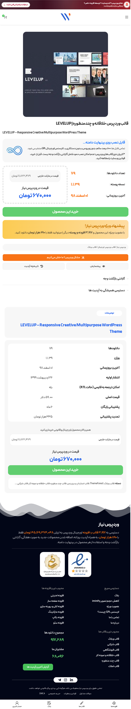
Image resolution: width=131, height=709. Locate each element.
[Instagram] (65, 680)
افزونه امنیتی (57, 595)
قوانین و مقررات (70, 693)
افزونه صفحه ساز (55, 601)
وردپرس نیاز (121, 247)
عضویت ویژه (113, 606)
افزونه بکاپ (58, 617)
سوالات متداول (85, 693)
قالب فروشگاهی (111, 650)
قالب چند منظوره (58, 483)
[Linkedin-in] (71, 680)
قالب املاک (113, 666)
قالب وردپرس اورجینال (106, 247)
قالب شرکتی (113, 644)
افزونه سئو (58, 623)
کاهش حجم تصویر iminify (105, 601)
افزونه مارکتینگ (56, 612)
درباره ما (115, 623)
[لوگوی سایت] (65, 17)
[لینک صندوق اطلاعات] (65, 229)
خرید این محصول (65, 212)
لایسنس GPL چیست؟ (108, 612)
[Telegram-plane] (59, 680)
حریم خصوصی (54, 693)
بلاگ (116, 595)
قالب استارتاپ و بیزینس (78, 483)
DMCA (42, 693)
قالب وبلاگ (92, 247)
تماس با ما (114, 617)
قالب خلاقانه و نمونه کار (39, 483)
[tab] (109, 313)
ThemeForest (96, 483)
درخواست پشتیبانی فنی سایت (17, 4)
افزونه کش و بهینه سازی (52, 606)
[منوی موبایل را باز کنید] (126, 17)
